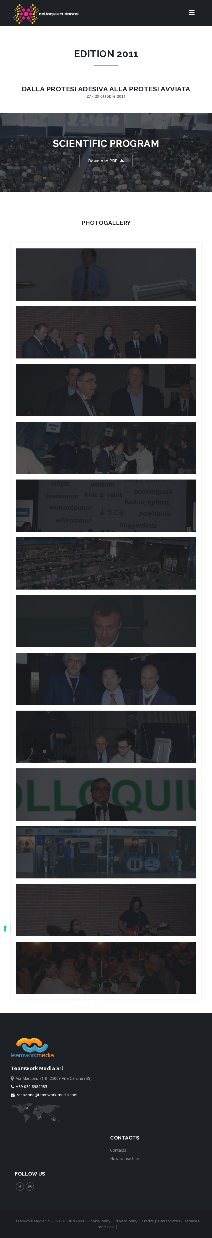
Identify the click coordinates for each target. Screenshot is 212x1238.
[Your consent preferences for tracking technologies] (5, 928)
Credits (148, 1220)
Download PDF (104, 161)
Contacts (118, 1150)
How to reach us (125, 1158)
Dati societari (169, 1220)
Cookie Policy (99, 1220)
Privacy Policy (126, 1220)
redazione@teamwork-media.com (46, 1094)
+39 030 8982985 (30, 1086)
